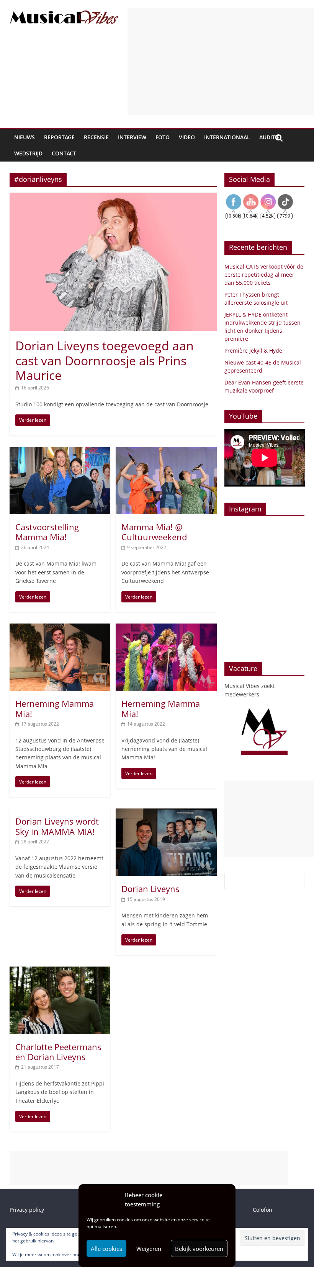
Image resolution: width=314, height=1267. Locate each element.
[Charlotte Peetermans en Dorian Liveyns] (60, 971)
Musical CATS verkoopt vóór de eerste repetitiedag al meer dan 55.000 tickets (263, 274)
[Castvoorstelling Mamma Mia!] (60, 451)
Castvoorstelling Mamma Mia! (47, 532)
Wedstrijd (28, 153)
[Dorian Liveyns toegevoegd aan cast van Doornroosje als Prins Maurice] (113, 197)
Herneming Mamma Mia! (54, 708)
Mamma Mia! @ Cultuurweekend (154, 532)
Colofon (262, 1209)
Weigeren (148, 1248)
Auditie (269, 137)
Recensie (96, 137)
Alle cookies (106, 1248)
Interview (132, 137)
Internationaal (227, 137)
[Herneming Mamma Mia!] (60, 628)
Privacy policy (27, 1209)
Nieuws (24, 137)
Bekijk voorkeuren (199, 1248)
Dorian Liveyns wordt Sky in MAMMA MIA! (57, 826)
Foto (162, 137)
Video (187, 137)
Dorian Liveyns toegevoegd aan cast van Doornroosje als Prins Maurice (104, 360)
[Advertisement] (221, 61)
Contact (64, 153)
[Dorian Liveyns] (166, 813)
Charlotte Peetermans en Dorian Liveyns (58, 1051)
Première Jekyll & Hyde (253, 350)
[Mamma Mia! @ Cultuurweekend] (166, 451)
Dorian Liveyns (150, 888)
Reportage (59, 137)
